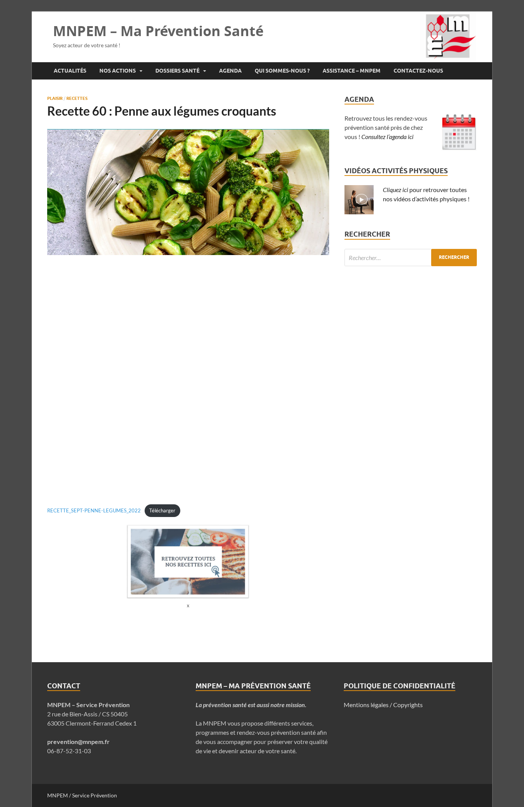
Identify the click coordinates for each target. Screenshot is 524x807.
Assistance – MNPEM (352, 71)
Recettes (76, 98)
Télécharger (162, 510)
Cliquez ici (395, 189)
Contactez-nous (418, 71)
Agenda (230, 71)
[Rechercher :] (410, 257)
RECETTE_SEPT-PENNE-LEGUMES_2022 (94, 510)
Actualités (70, 71)
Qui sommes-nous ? (282, 71)
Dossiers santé (177, 71)
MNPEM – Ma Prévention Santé (158, 31)
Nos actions (117, 71)
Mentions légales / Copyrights (383, 704)
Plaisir (55, 98)
